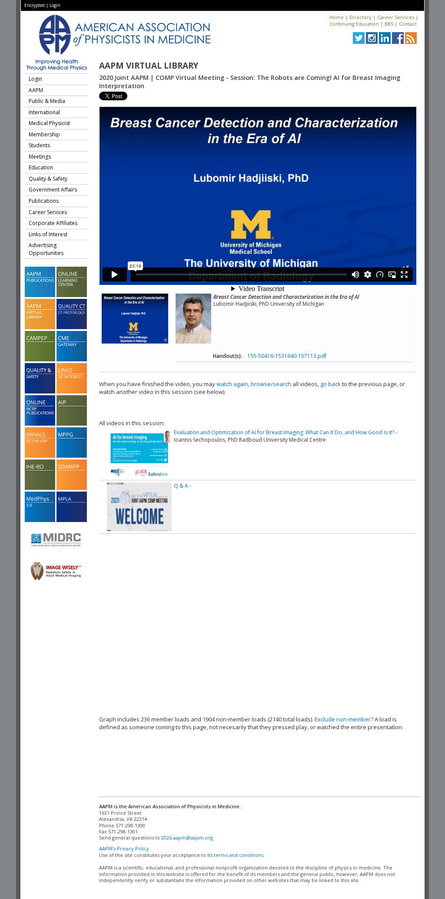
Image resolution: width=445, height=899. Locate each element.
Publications (44, 201)
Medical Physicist (49, 123)
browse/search (271, 384)
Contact (408, 23)
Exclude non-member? (344, 719)
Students (39, 145)
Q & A (181, 485)
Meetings (40, 156)
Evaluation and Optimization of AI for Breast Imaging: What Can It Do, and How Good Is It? (284, 432)
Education (41, 167)
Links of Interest (48, 234)
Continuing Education (354, 23)
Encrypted (34, 5)
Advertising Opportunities (46, 249)
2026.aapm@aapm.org (187, 837)
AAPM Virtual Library (148, 65)
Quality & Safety (48, 178)
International (44, 112)
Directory (360, 17)
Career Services (395, 17)
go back (330, 384)
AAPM (36, 90)
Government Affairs (53, 189)
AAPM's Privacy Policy (124, 848)
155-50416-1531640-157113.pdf (286, 356)
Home (336, 17)
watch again (232, 384)
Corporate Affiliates (53, 223)
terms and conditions (238, 855)
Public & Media (47, 101)
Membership (44, 134)
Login (55, 5)
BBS (389, 23)
